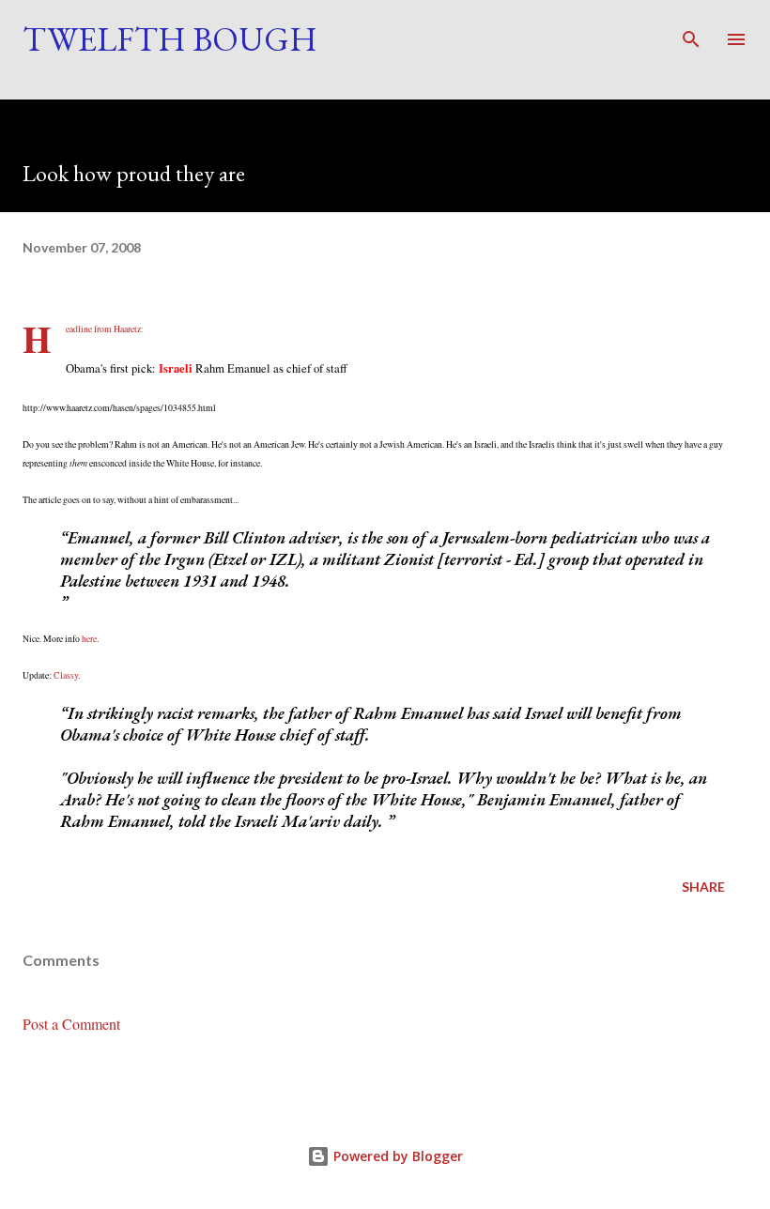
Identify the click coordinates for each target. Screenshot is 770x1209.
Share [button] (703, 887)
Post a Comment (71, 1023)
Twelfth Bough (170, 39)
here (89, 639)
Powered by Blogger (396, 1156)
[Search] (691, 34)
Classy (66, 675)
